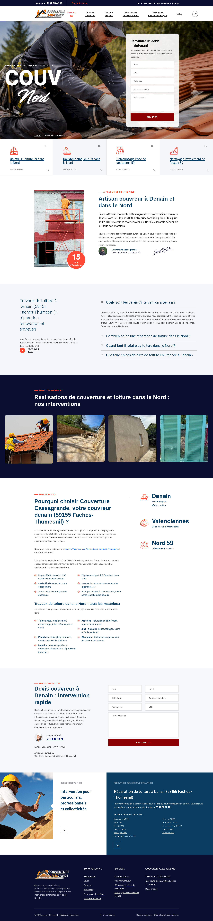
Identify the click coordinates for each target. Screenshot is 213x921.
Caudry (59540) (167, 829)
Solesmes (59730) (168, 819)
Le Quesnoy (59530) (169, 822)
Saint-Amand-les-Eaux (94, 894)
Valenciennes (78, 548)
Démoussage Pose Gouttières (131, 14)
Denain (68, 548)
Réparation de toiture (24, 462)
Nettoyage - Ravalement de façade (127, 894)
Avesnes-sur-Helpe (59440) (172, 826)
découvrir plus (30, 350)
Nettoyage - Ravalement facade (186, 460)
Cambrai (103, 548)
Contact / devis (79, 3)
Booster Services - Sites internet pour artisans (157, 915)
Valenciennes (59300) (121, 819)
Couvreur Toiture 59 (90, 14)
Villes (179, 13)
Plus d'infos (16, 169)
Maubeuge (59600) (120, 833)
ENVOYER (152, 117)
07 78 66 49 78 (54, 3)
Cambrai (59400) (119, 829)
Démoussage (131, 161)
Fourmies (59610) (168, 833)
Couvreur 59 (71, 14)
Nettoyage (187, 161)
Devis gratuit (151, 888)
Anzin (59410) (118, 822)
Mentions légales (107, 915)
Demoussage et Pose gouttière (133, 460)
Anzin (88, 548)
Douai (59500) (119, 826)
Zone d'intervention (92, 898)
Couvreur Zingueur (109, 14)
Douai (95, 548)
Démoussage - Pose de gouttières (125, 886)
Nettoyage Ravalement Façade (157, 14)
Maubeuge (113, 548)
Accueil (37, 135)
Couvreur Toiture (27, 161)
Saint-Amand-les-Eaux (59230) (124, 836)
